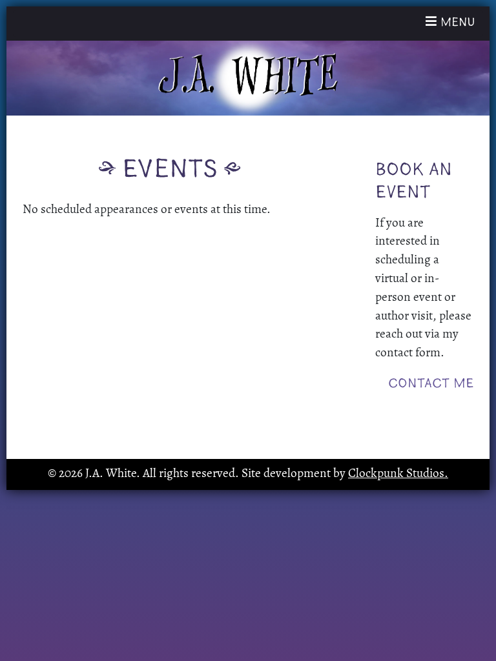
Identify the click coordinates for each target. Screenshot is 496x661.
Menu (454, 22)
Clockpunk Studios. (398, 474)
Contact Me (430, 384)
